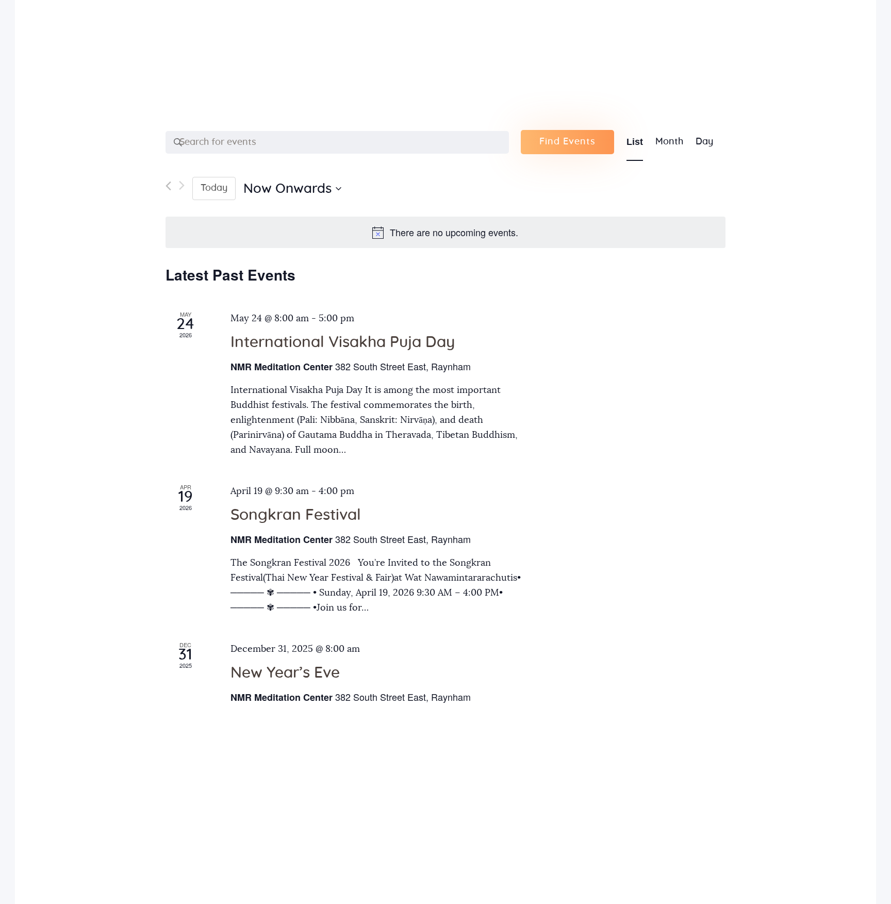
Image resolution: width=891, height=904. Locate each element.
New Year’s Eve (285, 673)
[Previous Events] (168, 188)
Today (214, 188)
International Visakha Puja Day (342, 342)
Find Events (567, 141)
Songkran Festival (295, 515)
